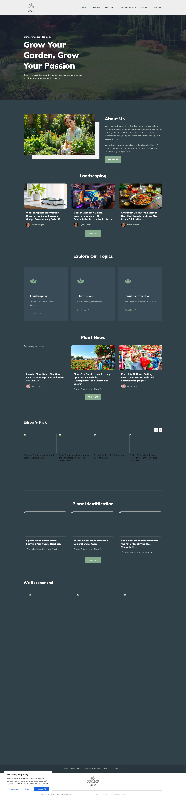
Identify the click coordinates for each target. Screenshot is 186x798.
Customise (14, 789)
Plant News (110, 7)
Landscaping (96, 7)
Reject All (28, 789)
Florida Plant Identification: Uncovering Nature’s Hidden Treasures (108, 458)
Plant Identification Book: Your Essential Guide (74, 456)
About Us (144, 7)
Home (84, 7)
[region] (28, 782)
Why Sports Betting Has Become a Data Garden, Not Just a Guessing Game (145, 468)
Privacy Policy (76, 768)
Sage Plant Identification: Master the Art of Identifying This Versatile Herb (40, 458)
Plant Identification (128, 7)
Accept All (42, 789)
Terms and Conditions (92, 768)
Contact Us (157, 7)
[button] (160, 430)
